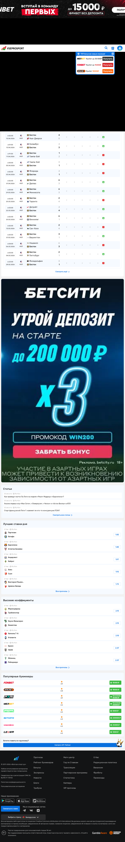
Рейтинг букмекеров (67, 42)
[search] (106, 48)
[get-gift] (112, 48)
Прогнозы (31, 42)
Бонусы (90, 42)
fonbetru (62, 421)
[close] (112, 53)
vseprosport (12, 48)
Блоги (98, 42)
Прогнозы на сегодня (47, 42)
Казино (81, 42)
